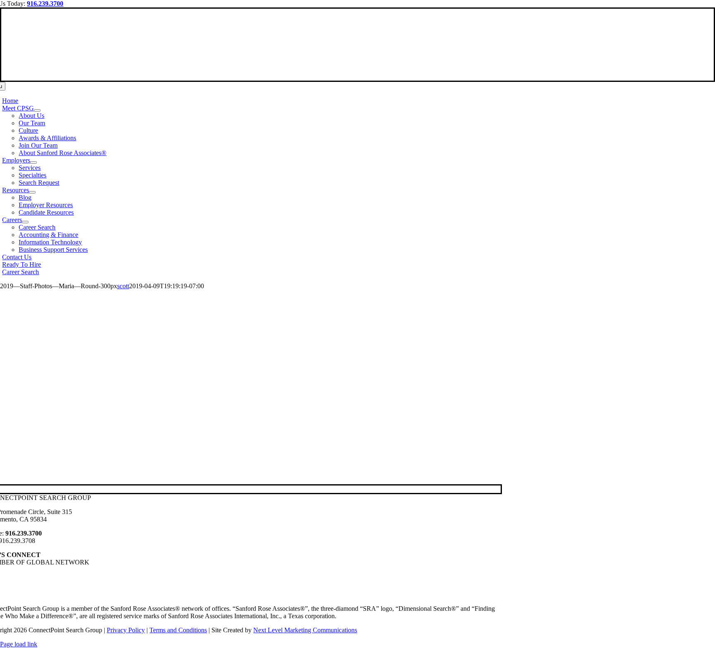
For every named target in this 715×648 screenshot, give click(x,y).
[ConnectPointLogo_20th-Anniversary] (357, 76)
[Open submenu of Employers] (33, 162)
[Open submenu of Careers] (25, 222)
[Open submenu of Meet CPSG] (37, 110)
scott (123, 285)
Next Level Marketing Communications (305, 630)
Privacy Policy (126, 630)
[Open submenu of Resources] (32, 192)
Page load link (18, 644)
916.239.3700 (45, 3)
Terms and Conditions (178, 630)
